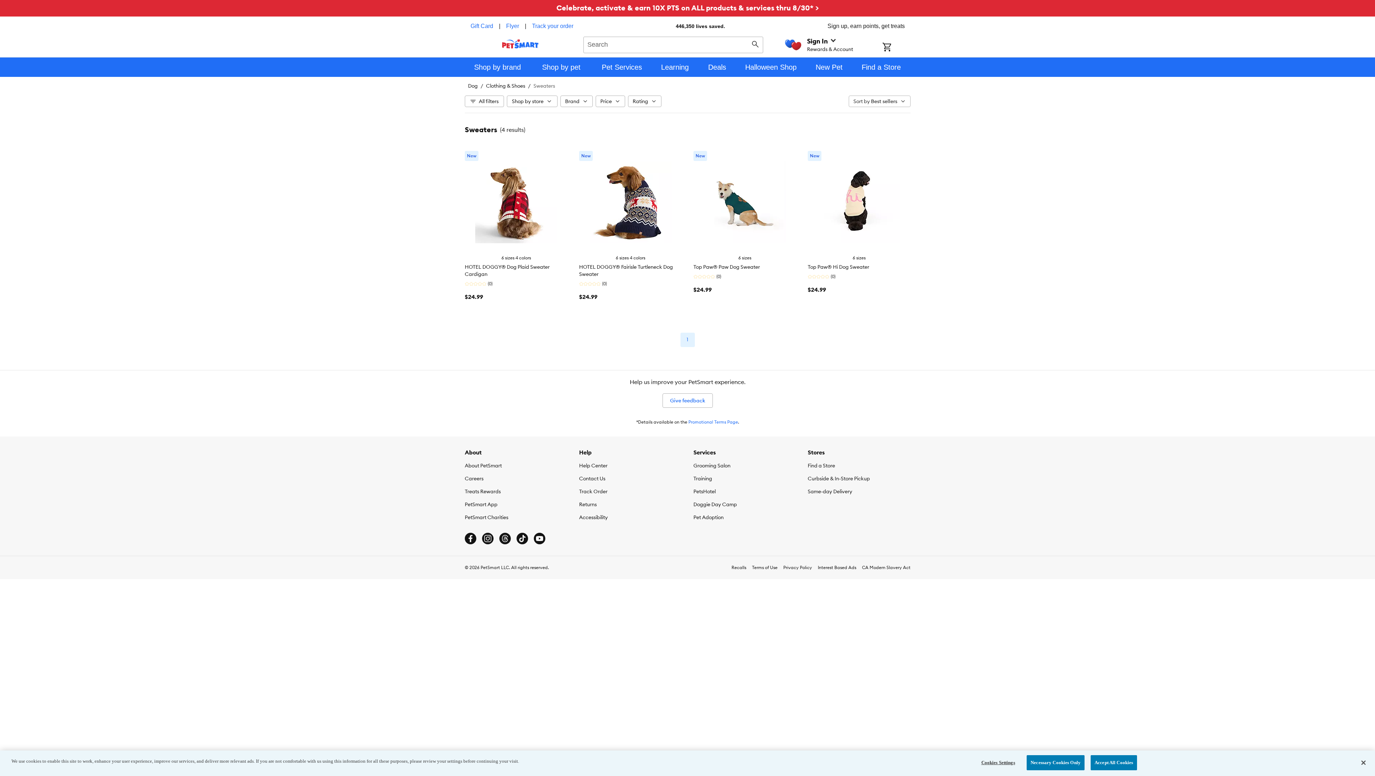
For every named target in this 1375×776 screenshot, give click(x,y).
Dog (473, 86)
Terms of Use (765, 567)
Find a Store (821, 465)
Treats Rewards (483, 491)
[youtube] (539, 538)
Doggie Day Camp (715, 504)
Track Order (593, 491)
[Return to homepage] (520, 43)
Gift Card (482, 26)
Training (702, 478)
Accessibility (593, 517)
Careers (474, 478)
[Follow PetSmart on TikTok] (522, 538)
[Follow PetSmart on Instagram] (488, 538)
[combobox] (673, 44)
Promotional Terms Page (713, 422)
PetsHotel (704, 491)
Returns (588, 504)
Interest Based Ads (837, 567)
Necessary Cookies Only (1056, 762)
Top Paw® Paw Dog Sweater (726, 267)
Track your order (552, 26)
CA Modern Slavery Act (886, 567)
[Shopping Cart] (896, 48)
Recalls (739, 567)
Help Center (593, 465)
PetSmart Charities (486, 517)
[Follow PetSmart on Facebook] (470, 538)
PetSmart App (481, 504)
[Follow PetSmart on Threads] (505, 538)
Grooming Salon (711, 465)
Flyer (512, 26)
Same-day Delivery (830, 491)
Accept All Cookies (1114, 762)
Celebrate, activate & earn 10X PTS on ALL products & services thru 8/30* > (687, 7)
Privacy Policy (797, 567)
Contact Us (592, 478)
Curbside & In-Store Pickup (839, 478)
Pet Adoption (708, 517)
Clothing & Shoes (505, 86)
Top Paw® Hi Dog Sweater (838, 267)
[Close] (1363, 763)
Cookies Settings (998, 762)
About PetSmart (483, 465)
